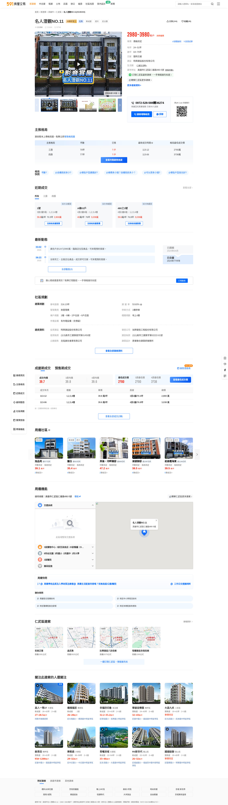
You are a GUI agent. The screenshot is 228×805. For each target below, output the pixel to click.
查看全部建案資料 (114, 351)
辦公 (73, 4)
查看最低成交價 (180, 380)
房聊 (161, 114)
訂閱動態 (182, 281)
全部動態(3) (67, 269)
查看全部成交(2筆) (114, 416)
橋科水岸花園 (47, 789)
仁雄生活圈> (142, 65)
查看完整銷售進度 (114, 160)
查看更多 (187, 622)
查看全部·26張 (111, 93)
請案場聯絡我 (143, 114)
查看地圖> (169, 70)
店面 (65, 4)
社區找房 (90, 4)
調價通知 (177, 41)
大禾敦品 (127, 794)
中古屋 (42, 4)
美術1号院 (127, 789)
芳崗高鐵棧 (74, 789)
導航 (77, 496)
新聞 (113, 4)
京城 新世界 (180, 789)
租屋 (51, 4)
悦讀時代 (100, 794)
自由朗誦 (154, 794)
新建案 (33, 4)
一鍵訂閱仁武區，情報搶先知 (114, 662)
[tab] (37, 196)
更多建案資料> (134, 85)
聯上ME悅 (100, 789)
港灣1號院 (47, 794)
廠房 (80, 4)
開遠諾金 (74, 794)
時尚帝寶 (154, 789)
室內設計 (101, 4)
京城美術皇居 (180, 794)
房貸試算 (189, 41)
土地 (58, 4)
